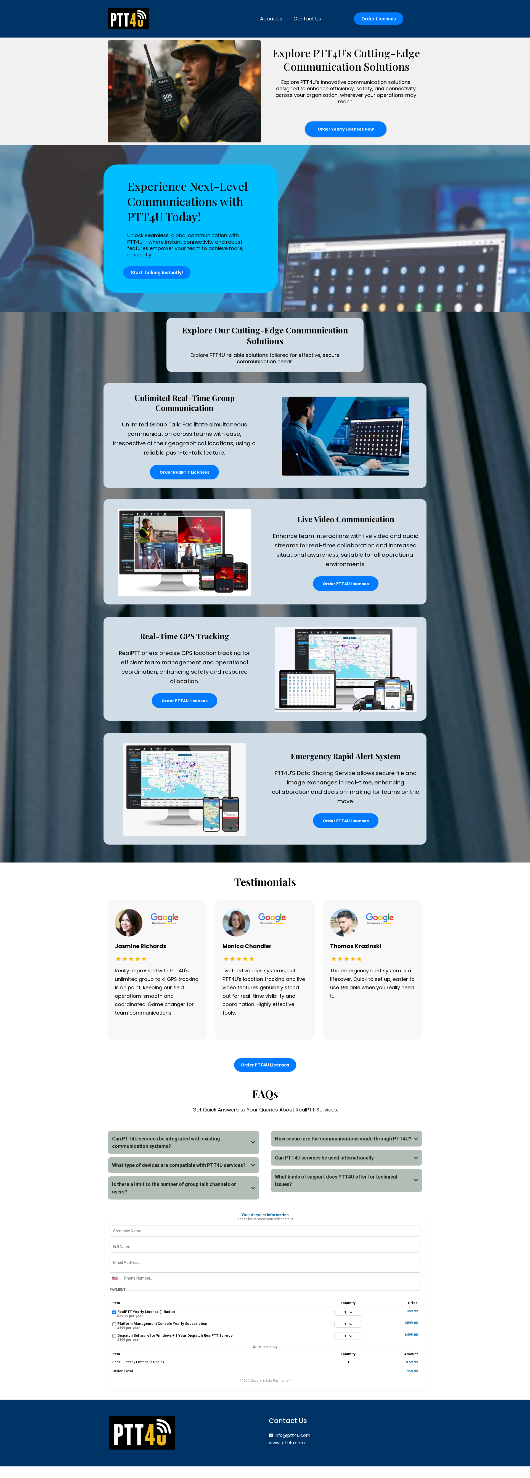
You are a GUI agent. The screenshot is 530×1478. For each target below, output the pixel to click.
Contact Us (307, 18)
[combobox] (116, 1278)
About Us (271, 18)
